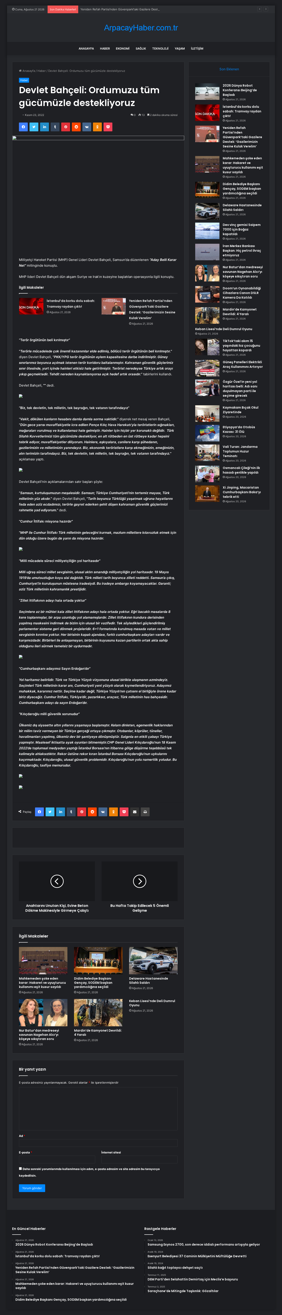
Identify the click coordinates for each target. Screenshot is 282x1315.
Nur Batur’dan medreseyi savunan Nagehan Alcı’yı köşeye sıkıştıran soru (39, 1034)
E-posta (25, 1152)
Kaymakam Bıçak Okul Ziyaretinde (240, 409)
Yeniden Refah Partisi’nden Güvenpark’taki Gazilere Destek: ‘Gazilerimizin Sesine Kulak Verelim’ (145, 9)
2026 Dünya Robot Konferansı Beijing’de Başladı (240, 90)
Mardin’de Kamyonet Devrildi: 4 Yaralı (98, 1032)
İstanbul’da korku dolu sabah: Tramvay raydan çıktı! (242, 111)
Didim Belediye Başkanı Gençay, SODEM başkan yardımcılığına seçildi (93, 982)
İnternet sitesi (111, 1152)
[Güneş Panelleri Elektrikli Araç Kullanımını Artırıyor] (207, 368)
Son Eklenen (229, 69)
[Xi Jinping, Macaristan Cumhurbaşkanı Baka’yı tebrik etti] (207, 493)
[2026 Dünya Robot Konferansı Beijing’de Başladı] (207, 91)
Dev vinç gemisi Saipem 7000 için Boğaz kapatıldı (242, 229)
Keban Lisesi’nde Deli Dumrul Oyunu (152, 1003)
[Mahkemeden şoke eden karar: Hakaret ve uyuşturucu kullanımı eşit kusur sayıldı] (43, 960)
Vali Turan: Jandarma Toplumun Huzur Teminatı (240, 451)
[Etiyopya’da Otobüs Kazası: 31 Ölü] (207, 433)
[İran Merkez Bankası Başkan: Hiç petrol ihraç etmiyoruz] (207, 252)
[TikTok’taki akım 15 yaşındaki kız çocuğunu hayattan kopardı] (207, 347)
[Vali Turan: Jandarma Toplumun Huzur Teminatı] (207, 453)
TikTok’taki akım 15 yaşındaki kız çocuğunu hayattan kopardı (241, 345)
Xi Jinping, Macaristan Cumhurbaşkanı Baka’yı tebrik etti (242, 492)
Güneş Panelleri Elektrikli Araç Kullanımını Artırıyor (243, 364)
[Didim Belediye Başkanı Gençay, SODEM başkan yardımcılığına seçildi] (98, 960)
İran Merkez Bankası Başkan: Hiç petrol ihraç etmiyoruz (242, 250)
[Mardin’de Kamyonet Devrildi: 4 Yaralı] (98, 1012)
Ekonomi (123, 48)
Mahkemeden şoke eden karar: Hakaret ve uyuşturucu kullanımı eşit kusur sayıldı (42, 982)
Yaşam (180, 48)
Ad (22, 1136)
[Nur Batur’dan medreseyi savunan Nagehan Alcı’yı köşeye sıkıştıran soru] (43, 1012)
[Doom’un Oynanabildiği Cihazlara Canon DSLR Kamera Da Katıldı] (207, 294)
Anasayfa (86, 48)
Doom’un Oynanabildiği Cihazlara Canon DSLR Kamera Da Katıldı (242, 293)
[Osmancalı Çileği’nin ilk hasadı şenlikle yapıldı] (207, 474)
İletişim (197, 48)
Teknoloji (160, 48)
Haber (105, 48)
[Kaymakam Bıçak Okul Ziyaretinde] (207, 413)
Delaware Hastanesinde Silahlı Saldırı (148, 980)
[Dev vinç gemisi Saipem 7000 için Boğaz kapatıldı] (207, 231)
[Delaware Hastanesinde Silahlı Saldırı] (153, 960)
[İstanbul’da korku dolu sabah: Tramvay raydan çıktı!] (31, 306)
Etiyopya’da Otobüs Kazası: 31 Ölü (239, 429)
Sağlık (141, 48)
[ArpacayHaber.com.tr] (141, 27)
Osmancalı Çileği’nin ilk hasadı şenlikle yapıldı (241, 470)
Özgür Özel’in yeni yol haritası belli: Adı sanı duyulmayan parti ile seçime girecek (240, 388)
